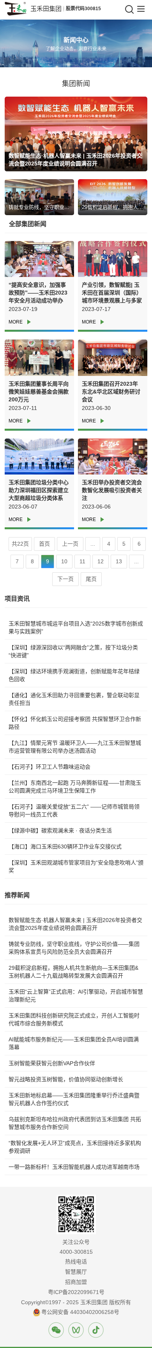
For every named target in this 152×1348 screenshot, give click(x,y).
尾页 (91, 579)
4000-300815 (76, 1252)
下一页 (65, 579)
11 (82, 561)
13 (119, 561)
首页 (44, 544)
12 (100, 561)
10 (64, 561)
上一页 (70, 544)
